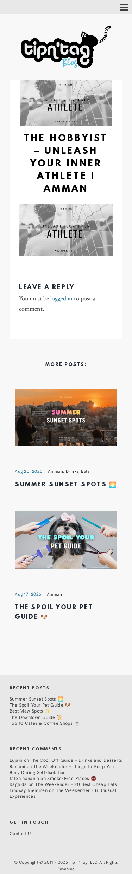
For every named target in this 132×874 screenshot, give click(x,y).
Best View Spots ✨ (30, 711)
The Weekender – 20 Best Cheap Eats (76, 784)
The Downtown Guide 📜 (36, 717)
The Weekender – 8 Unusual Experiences (63, 793)
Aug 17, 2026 (28, 594)
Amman (55, 471)
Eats (85, 471)
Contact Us (21, 833)
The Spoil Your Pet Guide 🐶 (40, 705)
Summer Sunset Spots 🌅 (66, 485)
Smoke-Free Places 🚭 (71, 778)
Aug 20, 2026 (29, 471)
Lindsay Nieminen (29, 790)
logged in (61, 298)
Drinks (72, 471)
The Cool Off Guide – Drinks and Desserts (76, 760)
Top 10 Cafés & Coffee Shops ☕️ (45, 723)
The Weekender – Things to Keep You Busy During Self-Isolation (62, 769)
